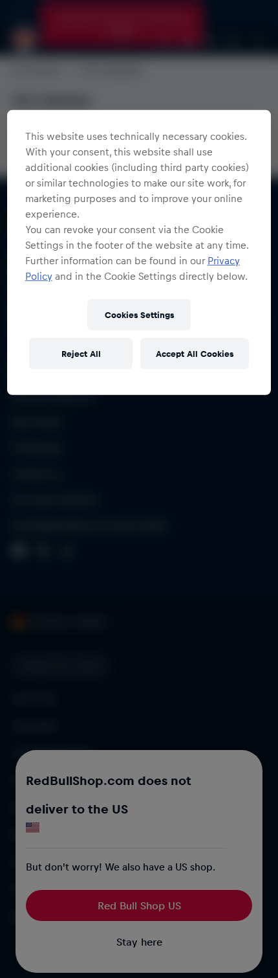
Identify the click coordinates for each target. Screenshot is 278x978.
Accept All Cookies (194, 353)
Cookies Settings (139, 314)
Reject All (81, 353)
